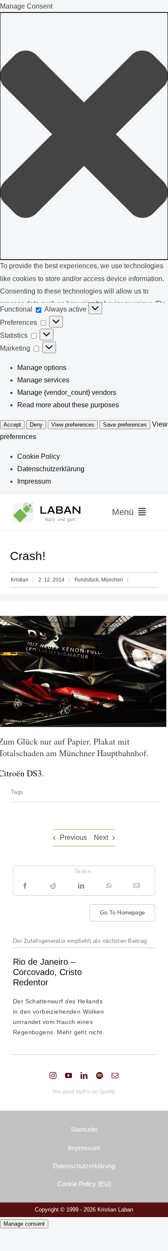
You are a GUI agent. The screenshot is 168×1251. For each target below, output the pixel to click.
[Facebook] (25, 885)
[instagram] (53, 1075)
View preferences (72, 424)
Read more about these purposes (68, 405)
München (112, 580)
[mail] (115, 1075)
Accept (12, 424)
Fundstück (87, 580)
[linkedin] (84, 1075)
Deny (36, 424)
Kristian (19, 580)
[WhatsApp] (109, 885)
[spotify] (99, 1075)
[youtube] (68, 1075)
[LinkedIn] (81, 885)
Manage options (41, 367)
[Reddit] (53, 885)
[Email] (136, 885)
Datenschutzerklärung (50, 469)
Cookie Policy (38, 456)
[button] (84, 136)
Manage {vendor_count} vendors (66, 392)
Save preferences (125, 424)
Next (101, 837)
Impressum (34, 481)
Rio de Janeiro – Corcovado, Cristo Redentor (47, 972)
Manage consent (24, 1224)
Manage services (43, 380)
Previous (73, 837)
